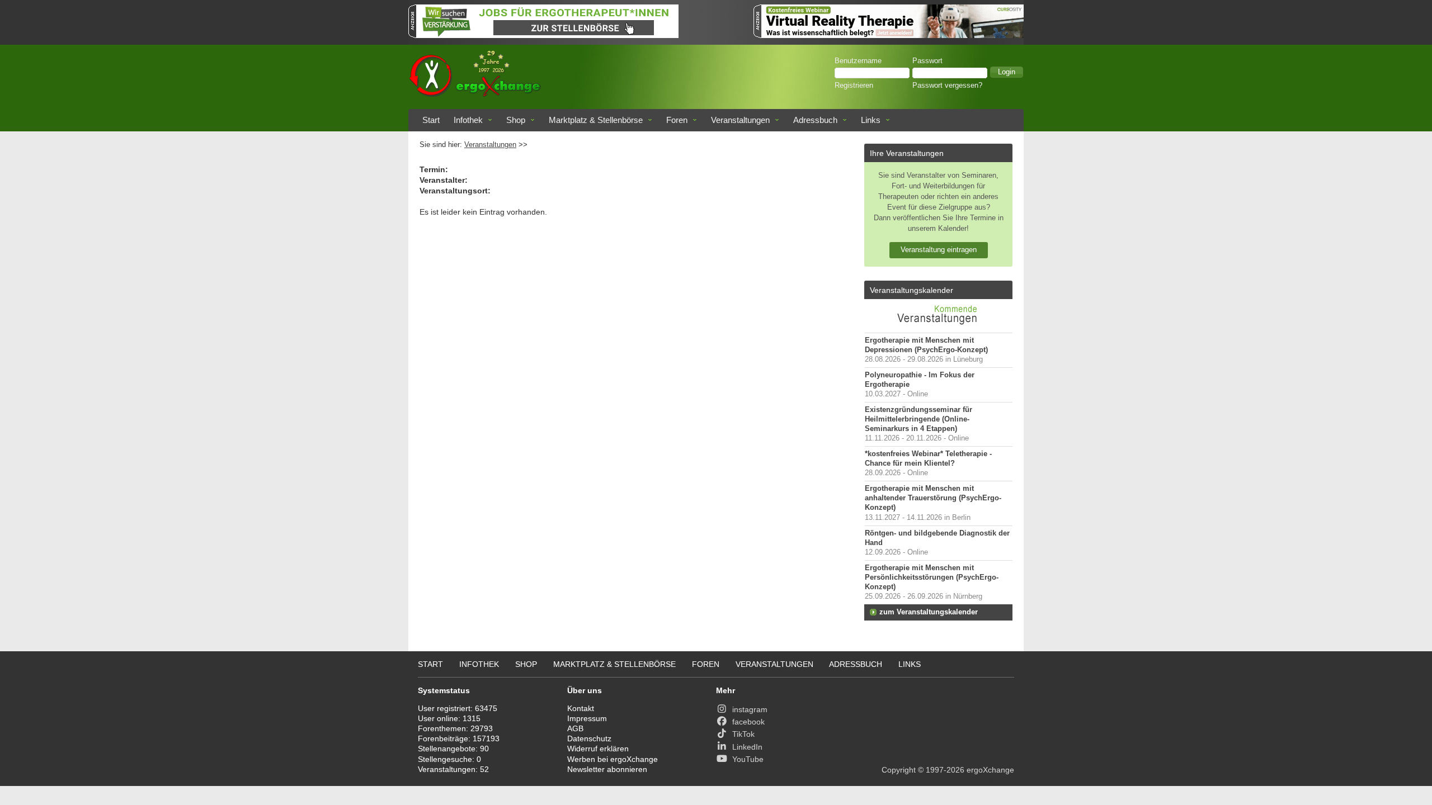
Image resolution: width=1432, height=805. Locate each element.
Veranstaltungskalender (911, 290)
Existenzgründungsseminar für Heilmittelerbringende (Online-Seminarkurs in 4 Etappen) (918, 419)
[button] (1006, 72)
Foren (676, 120)
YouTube (748, 759)
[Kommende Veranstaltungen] (938, 327)
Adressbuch (815, 120)
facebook (748, 721)
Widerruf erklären (598, 748)
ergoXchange (990, 769)
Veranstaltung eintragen (939, 249)
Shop (515, 120)
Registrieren (854, 85)
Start (431, 120)
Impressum (587, 718)
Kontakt (580, 708)
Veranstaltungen (740, 120)
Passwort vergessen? (947, 85)
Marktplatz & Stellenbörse (596, 120)
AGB (575, 728)
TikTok (743, 734)
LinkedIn (747, 746)
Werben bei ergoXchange (612, 759)
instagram (749, 709)
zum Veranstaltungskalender (928, 612)
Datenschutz (589, 738)
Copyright (899, 769)
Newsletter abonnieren (607, 769)
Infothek (468, 120)
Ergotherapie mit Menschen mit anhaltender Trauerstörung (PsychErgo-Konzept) (933, 498)
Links (870, 120)
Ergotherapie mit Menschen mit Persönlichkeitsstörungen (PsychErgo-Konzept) (931, 577)
